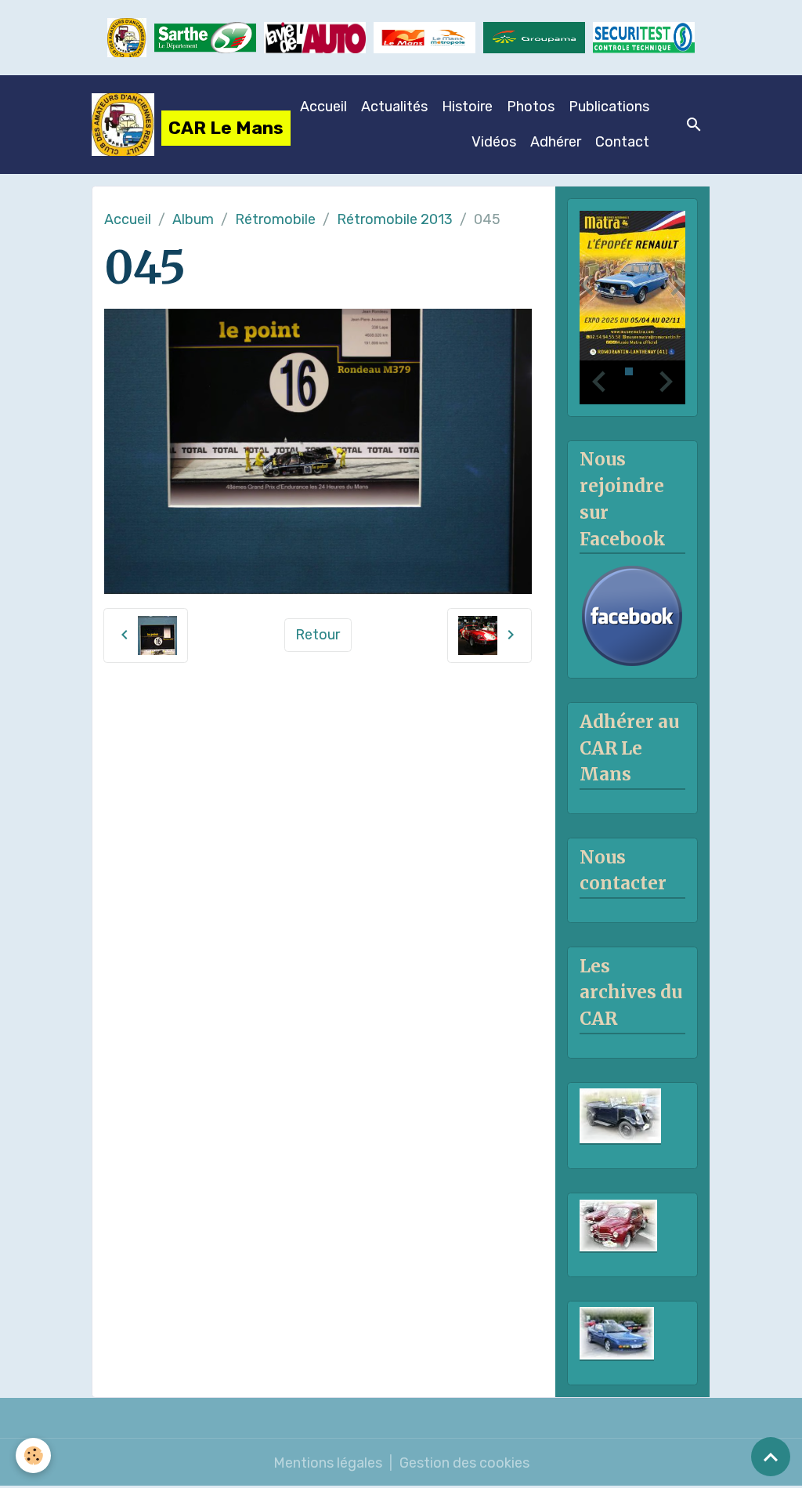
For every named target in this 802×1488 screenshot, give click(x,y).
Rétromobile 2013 (395, 219)
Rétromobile (275, 219)
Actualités (394, 106)
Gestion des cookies (464, 1463)
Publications (609, 106)
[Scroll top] (770, 1456)
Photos (531, 106)
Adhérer (555, 141)
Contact (622, 141)
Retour (317, 634)
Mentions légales (327, 1463)
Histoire (467, 106)
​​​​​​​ (644, 37)
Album (193, 219)
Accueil (323, 106)
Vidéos (493, 141)
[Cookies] (33, 1455)
